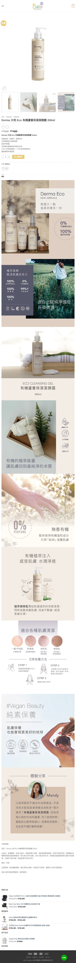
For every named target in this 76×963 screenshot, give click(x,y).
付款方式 (47, 957)
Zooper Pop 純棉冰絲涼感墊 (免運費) (22, 939)
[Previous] (5, 54)
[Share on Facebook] (3, 168)
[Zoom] (4, 88)
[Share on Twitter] (7, 168)
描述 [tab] (2, 176)
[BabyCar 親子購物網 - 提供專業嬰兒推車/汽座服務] (38, 6)
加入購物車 (18, 157)
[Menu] (2, 5)
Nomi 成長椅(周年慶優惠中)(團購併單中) (23, 917)
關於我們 (28, 957)
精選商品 (16, 117)
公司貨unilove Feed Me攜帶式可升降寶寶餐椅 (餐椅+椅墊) (29, 925)
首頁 (2, 117)
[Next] (70, 54)
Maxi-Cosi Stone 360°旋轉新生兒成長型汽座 (24, 904)
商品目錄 (9, 117)
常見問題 (41, 957)
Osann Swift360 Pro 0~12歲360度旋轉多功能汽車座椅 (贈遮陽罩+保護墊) (34, 896)
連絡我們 (34, 957)
